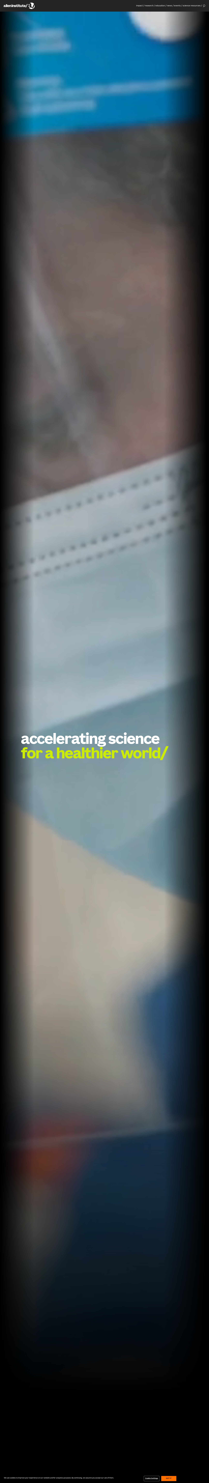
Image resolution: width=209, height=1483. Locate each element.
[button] (140, 5)
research (149, 6)
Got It (169, 1478)
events (177, 6)
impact (139, 6)
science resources (192, 6)
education (160, 6)
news (169, 6)
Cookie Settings (151, 1478)
